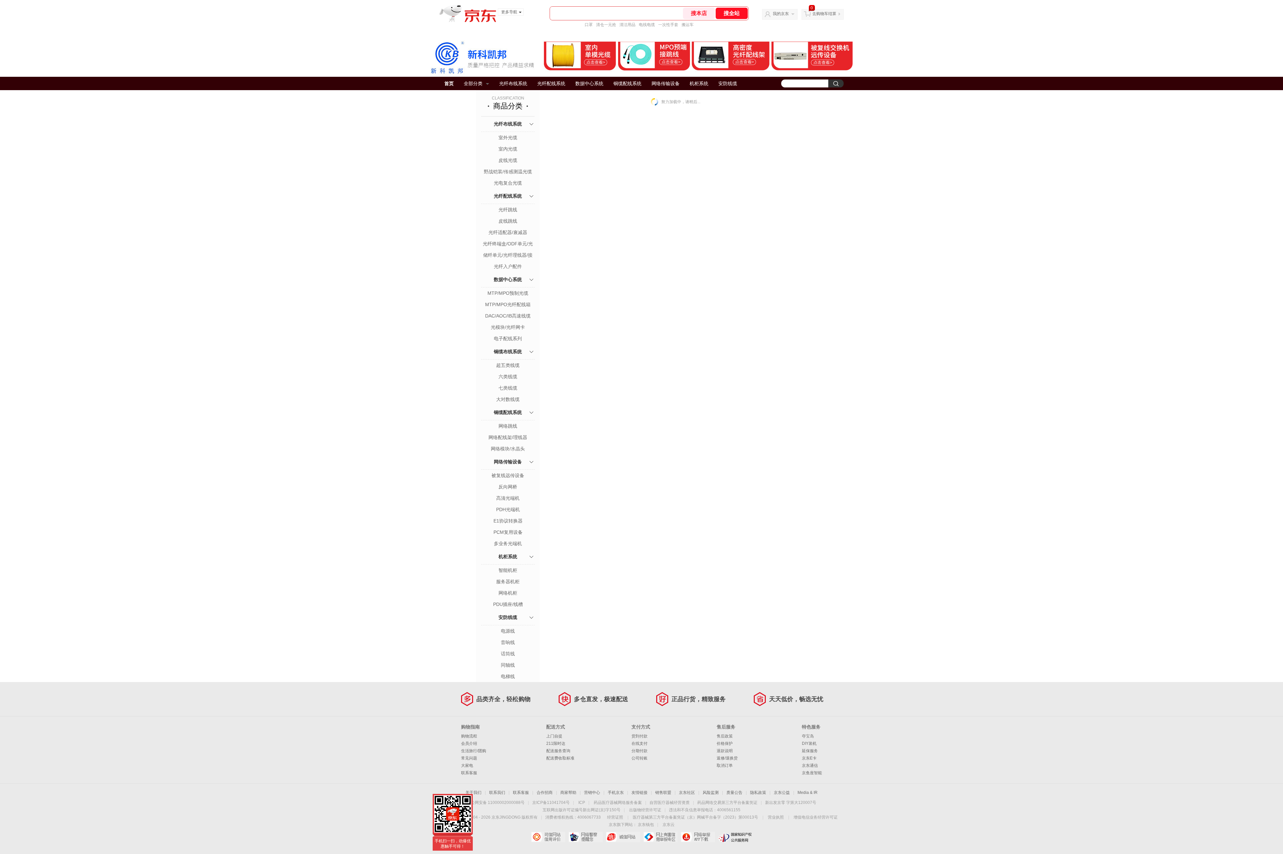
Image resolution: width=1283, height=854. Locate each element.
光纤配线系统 (551, 83)
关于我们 (473, 792)
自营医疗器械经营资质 (670, 802)
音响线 (508, 642)
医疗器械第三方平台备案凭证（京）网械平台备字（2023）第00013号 (695, 817)
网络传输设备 (666, 83)
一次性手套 (668, 24)
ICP (581, 802)
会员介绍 (469, 743)
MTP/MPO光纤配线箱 (508, 304)
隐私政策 (758, 792)
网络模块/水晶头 (508, 448)
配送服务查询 (558, 751)
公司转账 (639, 758)
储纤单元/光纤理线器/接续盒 (508, 255)
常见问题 (469, 758)
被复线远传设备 (507, 475)
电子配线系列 (508, 338)
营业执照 (776, 817)
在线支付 (639, 743)
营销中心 (592, 792)
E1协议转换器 (508, 520)
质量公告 (734, 792)
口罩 (589, 24)
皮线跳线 (507, 221)
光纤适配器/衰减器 (507, 232)
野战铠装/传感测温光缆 (508, 171)
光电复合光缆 (508, 183)
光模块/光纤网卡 (508, 327)
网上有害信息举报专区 (660, 837)
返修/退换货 (727, 758)
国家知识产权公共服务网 (735, 837)
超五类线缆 (508, 365)
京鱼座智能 (812, 773)
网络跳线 (507, 426)
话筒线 (508, 653)
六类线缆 (507, 376)
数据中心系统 (589, 83)
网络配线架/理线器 (507, 437)
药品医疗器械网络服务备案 (618, 802)
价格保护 (725, 743)
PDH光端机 (508, 509)
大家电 (467, 765)
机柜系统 (699, 83)
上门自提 (554, 736)
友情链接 (639, 792)
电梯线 (508, 676)
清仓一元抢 (606, 24)
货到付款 (639, 736)
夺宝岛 (808, 736)
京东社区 (687, 792)
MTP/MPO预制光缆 (507, 293)
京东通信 (810, 765)
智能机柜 (507, 570)
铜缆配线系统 (627, 83)
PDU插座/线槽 (508, 604)
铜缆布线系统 (508, 351)
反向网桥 (507, 486)
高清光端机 (508, 498)
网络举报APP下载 (698, 837)
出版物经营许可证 (645, 810)
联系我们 (497, 792)
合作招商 (545, 792)
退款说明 (725, 751)
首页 (449, 83)
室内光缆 (507, 149)
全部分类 (473, 83)
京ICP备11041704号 (551, 802)
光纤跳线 (507, 209)
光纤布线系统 (513, 83)
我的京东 (781, 13)
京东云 (669, 824)
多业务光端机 (508, 543)
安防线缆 (727, 83)
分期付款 (639, 751)
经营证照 (615, 817)
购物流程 (469, 736)
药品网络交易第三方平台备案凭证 (727, 802)
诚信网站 (623, 837)
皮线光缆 (507, 160)
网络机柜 (507, 593)
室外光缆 (507, 137)
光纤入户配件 (508, 266)
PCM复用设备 (508, 532)
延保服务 (810, 751)
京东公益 (782, 792)
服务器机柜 (508, 581)
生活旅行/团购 (473, 751)
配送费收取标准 (560, 758)
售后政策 (725, 736)
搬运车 (688, 24)
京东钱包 (646, 824)
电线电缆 (647, 24)
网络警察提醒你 (585, 837)
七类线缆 (507, 388)
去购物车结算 (824, 13)
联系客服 (469, 773)
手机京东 (616, 792)
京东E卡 (809, 758)
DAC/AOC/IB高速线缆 (508, 315)
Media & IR (808, 792)
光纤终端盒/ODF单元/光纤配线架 (508, 244)
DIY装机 (809, 743)
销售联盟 (663, 792)
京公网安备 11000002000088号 (496, 802)
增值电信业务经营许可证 (816, 817)
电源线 (508, 631)
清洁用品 (627, 24)
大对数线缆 (508, 399)
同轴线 (508, 665)
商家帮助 (568, 792)
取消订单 (725, 765)
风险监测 (711, 792)
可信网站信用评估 (548, 837)
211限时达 (555, 743)
